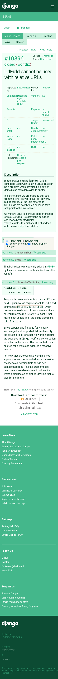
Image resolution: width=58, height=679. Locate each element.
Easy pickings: (11, 148)
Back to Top (30, 414)
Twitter (5, 562)
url (43, 109)
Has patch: (10, 129)
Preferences (22, 27)
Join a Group (8, 486)
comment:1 (8, 252)
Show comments (19, 243)
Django (10, 6)
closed (9, 64)
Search (20, 42)
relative (45, 115)
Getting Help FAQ (10, 526)
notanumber (23, 87)
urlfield (45, 112)
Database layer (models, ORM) (22, 100)
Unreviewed (48, 120)
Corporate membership (13, 597)
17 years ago (47, 55)
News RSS (7, 570)
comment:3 (8, 282)
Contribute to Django (12, 490)
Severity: (11, 109)
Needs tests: (10, 137)
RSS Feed (30, 399)
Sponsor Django (10, 593)
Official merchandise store (15, 602)
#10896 (14, 58)
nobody (46, 87)
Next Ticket (46, 49)
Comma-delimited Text (29, 403)
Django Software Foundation (16, 455)
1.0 (43, 95)
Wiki (7, 42)
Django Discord (9, 530)
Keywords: (36, 109)
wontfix (24, 64)
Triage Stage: (34, 121)
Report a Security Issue (13, 499)
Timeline (47, 36)
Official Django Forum (12, 535)
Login (7, 27)
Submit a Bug (8, 495)
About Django (8, 442)
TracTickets (21, 389)
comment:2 (8, 259)
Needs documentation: (39, 129)
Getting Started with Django (16, 446)
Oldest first (15, 241)
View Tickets (12, 36)
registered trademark (27, 671)
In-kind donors (12, 637)
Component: (13, 95)
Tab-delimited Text (29, 407)
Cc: (8, 120)
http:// (23, 226)
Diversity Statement (12, 463)
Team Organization (11, 450)
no (18, 128)
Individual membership (13, 503)
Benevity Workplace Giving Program (20, 606)
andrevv (9, 659)
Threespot (9, 650)
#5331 (51, 266)
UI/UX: (34, 147)
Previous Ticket (27, 49)
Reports (31, 36)
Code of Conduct (10, 459)
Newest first (31, 241)
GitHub (5, 557)
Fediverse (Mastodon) (13, 566)
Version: (35, 95)
